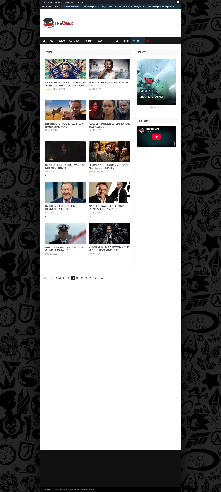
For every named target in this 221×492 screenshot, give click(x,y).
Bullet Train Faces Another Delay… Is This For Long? (108, 84)
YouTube (80, 2)
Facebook (47, 2)
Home (44, 40)
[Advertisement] (131, 22)
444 (64, 278)
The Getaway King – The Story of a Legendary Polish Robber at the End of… (108, 166)
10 (52, 278)
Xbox (100, 40)
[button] (151, 107)
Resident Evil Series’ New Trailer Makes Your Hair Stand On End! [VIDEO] (64, 166)
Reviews (61, 40)
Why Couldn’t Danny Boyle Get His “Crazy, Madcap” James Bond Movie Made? (106, 207)
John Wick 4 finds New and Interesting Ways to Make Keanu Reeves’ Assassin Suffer (109, 249)
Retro (127, 40)
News (52, 40)
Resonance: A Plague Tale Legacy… (152, 97)
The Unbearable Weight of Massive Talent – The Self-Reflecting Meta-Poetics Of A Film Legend (65, 84)
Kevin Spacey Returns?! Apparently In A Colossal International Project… (62, 207)
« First (45, 278)
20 (56, 278)
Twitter (58, 2)
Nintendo (88, 40)
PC (109, 40)
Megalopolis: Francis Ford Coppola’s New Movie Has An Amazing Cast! (109, 125)
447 (77, 278)
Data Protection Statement (85, 489)
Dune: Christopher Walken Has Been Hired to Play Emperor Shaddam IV (64, 125)
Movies (136, 40)
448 (81, 278)
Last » (102, 278)
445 (68, 278)
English (148, 40)
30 (60, 278)
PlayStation (74, 40)
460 (86, 278)
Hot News (141, 52)
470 (90, 278)
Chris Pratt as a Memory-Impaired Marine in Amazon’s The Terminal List (64, 249)
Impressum (72, 489)
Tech (117, 40)
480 (95, 278)
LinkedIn (69, 2)
